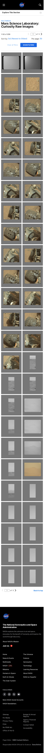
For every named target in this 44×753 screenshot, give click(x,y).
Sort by (4, 39)
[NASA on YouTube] (19, 694)
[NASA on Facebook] (4, 694)
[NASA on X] (14, 694)
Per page (35, 39)
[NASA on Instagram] (9, 694)
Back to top (38, 590)
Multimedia (6, 21)
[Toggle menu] (4, 5)
